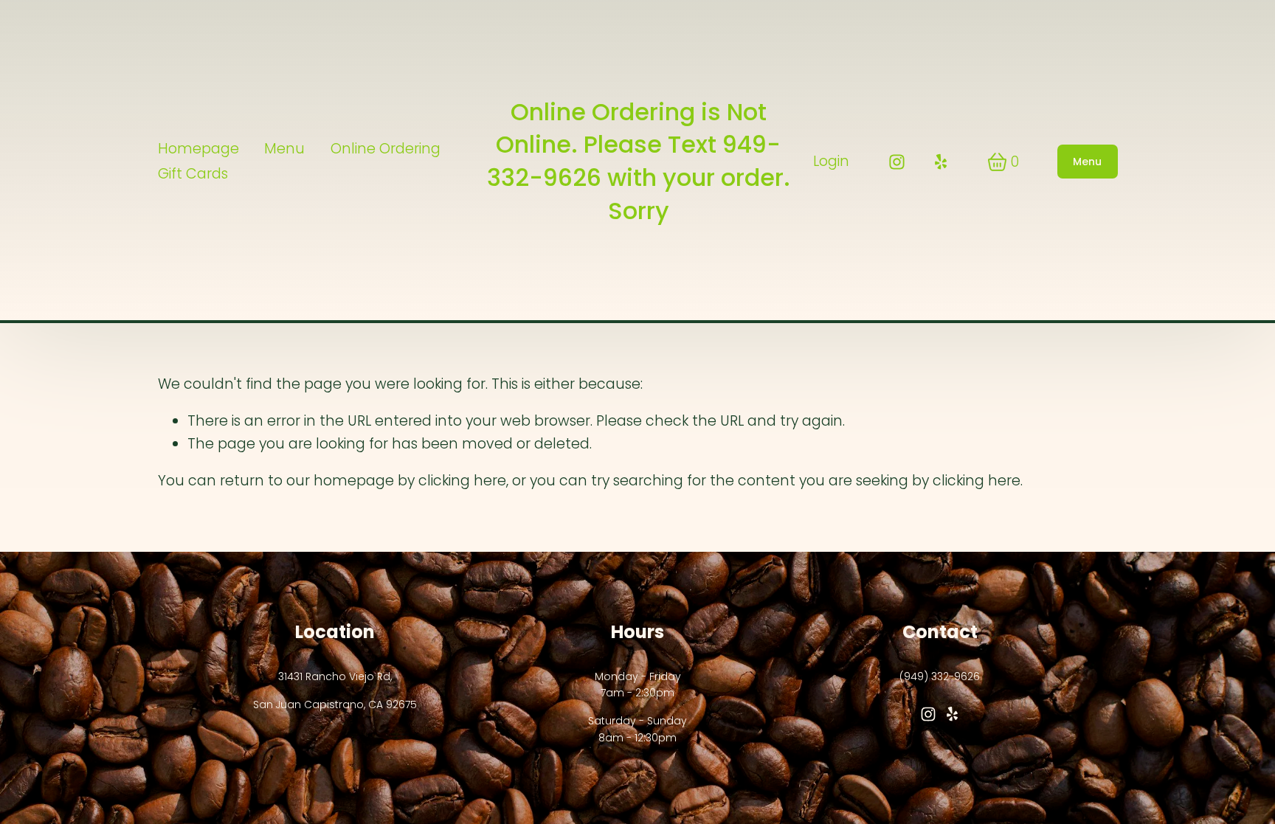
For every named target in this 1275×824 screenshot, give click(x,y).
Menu (284, 149)
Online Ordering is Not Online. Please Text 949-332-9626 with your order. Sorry (638, 161)
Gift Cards (193, 174)
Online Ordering (385, 149)
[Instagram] (897, 162)
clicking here (462, 481)
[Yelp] (940, 162)
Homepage (198, 149)
